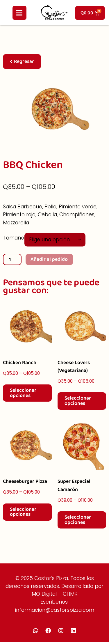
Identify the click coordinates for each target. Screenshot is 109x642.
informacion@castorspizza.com (54, 609)
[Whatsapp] (35, 630)
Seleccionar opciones (23, 393)
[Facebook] (48, 630)
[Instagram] (60, 630)
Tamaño (13, 237)
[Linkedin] (73, 630)
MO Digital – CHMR (55, 593)
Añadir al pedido (49, 259)
